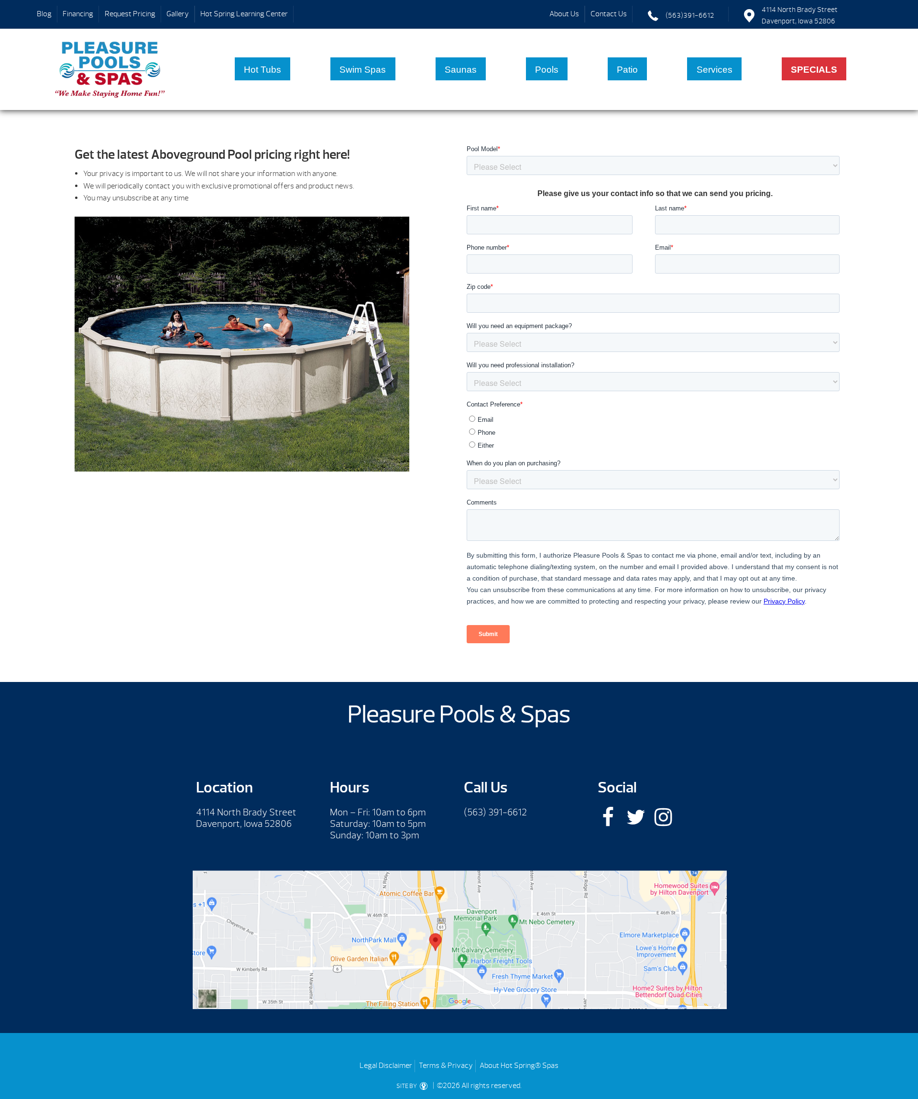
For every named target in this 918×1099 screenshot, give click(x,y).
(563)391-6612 (690, 15)
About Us (564, 14)
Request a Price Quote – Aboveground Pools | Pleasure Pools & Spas (110, 69)
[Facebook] (608, 817)
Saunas (461, 70)
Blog (44, 14)
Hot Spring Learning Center (244, 14)
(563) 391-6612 (495, 812)
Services (714, 70)
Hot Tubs (262, 70)
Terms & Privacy (446, 1065)
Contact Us (608, 14)
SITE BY (407, 1086)
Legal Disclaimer (386, 1065)
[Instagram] (663, 817)
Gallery (177, 14)
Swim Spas (362, 70)
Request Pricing (130, 14)
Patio (627, 70)
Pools (546, 70)
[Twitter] (635, 817)
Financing (78, 14)
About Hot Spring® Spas (519, 1065)
